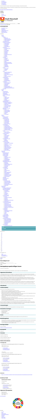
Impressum (3, 415)
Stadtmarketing (6, 66)
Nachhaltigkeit (6, 163)
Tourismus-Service (5, 141)
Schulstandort (6, 79)
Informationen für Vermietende (8, 143)
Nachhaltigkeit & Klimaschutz (7, 161)
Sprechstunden (6, 60)
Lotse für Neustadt (6, 83)
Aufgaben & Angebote (7, 103)
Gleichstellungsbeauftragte (8, 63)
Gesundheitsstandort (6, 160)
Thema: (1, 263)
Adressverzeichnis (6, 43)
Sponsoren (5, 198)
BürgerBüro (3, 28)
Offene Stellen (6, 68)
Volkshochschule (6, 97)
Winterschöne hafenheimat (7, 218)
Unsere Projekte (6, 149)
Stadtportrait (5, 81)
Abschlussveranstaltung (7, 204)
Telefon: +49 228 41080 (6, 367)
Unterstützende (6, 194)
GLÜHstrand (6, 223)
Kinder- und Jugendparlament (8, 74)
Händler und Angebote (7, 182)
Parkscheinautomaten (7, 157)
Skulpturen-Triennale (7, 129)
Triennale (5, 196)
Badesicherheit (6, 145)
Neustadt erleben (5, 124)
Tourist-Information (5, 116)
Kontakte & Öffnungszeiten (7, 42)
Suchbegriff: (2, 262)
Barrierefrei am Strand (7, 148)
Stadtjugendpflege (7, 111)
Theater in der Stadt (7, 126)
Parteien (5, 75)
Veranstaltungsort (6, 191)
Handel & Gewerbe (5, 154)
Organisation (6, 45)
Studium (5, 70)
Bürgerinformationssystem (8, 54)
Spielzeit (5, 134)
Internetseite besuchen (6, 348)
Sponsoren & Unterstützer (7, 206)
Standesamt (6, 52)
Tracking (3, 416)
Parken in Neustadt (5, 155)
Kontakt (3, 14)
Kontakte (5, 49)
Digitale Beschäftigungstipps (8, 210)
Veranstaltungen (5, 91)
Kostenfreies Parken (7, 159)
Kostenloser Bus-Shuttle (7, 205)
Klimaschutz (6, 162)
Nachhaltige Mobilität (7, 80)
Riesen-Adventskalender (6, 189)
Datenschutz (3, 417)
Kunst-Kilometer (6, 122)
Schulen (5, 96)
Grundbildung (6, 217)
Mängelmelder (4, 29)
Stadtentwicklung (5, 77)
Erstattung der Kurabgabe (8, 144)
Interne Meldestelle (7, 46)
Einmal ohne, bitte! (6, 183)
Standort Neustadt (5, 153)
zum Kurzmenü (4, 3)
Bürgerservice (5, 47)
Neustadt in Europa (7, 86)
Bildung (4, 95)
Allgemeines (6, 209)
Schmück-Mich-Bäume (7, 221)
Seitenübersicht (4, 413)
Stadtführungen (6, 120)
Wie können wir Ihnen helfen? (4, 23)
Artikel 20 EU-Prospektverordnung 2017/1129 (6, 327)
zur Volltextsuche (4, 4)
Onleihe (5, 212)
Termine (5, 192)
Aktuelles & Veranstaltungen (8, 102)
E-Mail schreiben (5, 359)
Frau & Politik (6, 107)
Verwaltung (4, 57)
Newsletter (5, 56)
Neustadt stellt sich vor (7, 82)
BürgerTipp (5, 53)
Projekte (5, 171)
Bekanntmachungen (4, 32)
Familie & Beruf (6, 104)
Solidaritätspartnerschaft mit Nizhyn (9, 87)
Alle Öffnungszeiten (3, 396)
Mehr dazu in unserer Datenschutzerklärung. (6, 9)
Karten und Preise (6, 135)
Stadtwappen (6, 84)
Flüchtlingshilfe (6, 114)
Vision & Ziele (6, 168)
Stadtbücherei (6, 98)
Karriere (5, 61)
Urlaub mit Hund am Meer (7, 147)
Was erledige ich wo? (6, 41)
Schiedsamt (6, 112)
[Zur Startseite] (9, 21)
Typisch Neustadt (6, 121)
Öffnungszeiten (4, 15)
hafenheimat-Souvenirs (7, 175)
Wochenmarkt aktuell (7, 181)
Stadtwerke (4, 177)
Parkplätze (5, 156)
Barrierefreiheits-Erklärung (5, 414)
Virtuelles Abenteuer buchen (8, 225)
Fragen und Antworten (7, 76)
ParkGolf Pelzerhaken (7, 150)
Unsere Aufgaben (6, 142)
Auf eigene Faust (6, 119)
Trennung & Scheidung (7, 105)
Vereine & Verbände (6, 92)
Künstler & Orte (6, 203)
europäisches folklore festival (8, 128)
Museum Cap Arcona (7, 123)
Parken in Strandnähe (7, 146)
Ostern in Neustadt (7, 40)
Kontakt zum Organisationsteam (8, 200)
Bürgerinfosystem (4, 31)
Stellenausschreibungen (5, 30)
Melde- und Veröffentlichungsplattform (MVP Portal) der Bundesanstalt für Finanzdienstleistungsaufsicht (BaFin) (17, 374)
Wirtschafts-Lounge (6, 178)
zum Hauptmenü (4, 1)
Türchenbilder (6, 193)
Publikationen (6, 166)
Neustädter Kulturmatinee (7, 127)
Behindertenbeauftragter (7, 62)
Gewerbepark (5, 179)
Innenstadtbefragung (6, 152)
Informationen (6, 190)
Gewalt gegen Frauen (7, 106)
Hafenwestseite (6, 78)
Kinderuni (5, 99)
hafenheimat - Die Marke (7, 174)
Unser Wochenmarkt (7, 180)
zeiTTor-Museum (6, 131)
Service (5, 213)
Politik (4, 71)
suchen (1, 264)
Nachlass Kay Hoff (6, 100)
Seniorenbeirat (6, 73)
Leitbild (5, 169)
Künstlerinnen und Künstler (8, 197)
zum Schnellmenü (4, 2)
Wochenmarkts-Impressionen (8, 184)
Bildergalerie (6, 85)
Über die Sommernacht (7, 202)
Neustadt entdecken (6, 118)
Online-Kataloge (6, 211)
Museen (4, 130)
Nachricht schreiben (6, 387)
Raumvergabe (5, 93)
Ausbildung (6, 69)
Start (2, 412)
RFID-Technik (6, 214)
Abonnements (6, 136)
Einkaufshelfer (6, 185)
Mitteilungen (6, 199)
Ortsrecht (5, 55)
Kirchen (5, 113)
